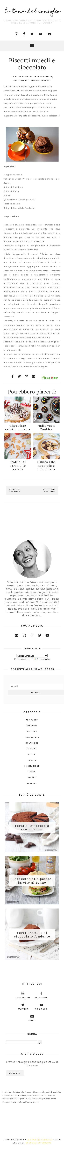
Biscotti (46, 76)
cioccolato (21, 80)
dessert (32, 749)
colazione (32, 743)
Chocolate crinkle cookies (17, 427)
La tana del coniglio (39, 1139)
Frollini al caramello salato (18, 465)
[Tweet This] (19, 376)
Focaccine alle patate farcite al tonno (32, 880)
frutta (32, 760)
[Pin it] (26, 376)
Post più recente (15, 490)
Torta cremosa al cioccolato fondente (32, 934)
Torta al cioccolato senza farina (32, 827)
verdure (32, 783)
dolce (35, 80)
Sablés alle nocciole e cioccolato (46, 465)
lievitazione (32, 766)
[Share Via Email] (33, 376)
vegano (32, 778)
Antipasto (32, 720)
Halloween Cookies (46, 427)
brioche (32, 731)
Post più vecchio (49, 490)
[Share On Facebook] (13, 376)
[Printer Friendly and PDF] (49, 378)
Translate (43, 659)
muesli (46, 80)
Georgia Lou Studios (38, 1142)
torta (32, 772)
